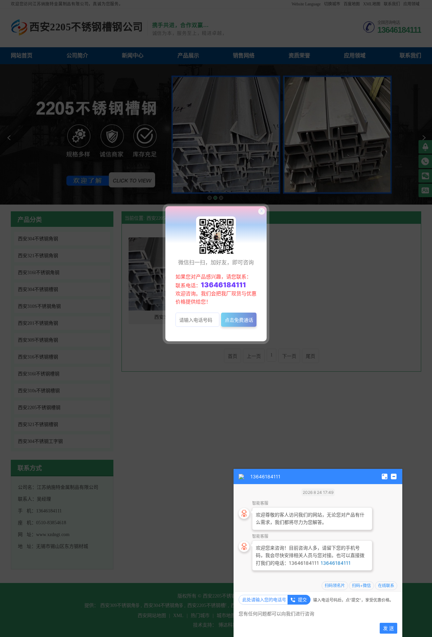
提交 (302, 599)
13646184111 (336, 563)
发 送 (388, 628)
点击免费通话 (239, 320)
